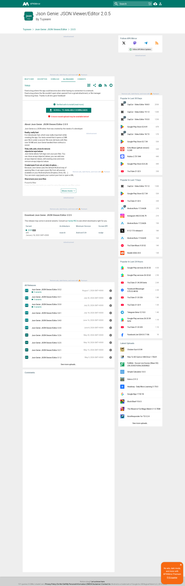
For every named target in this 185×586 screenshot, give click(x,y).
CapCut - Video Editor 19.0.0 (138, 119)
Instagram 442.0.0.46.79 (136, 216)
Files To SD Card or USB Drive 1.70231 (142, 357)
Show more (67, 191)
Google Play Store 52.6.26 (137, 164)
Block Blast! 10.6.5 (134, 401)
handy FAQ (72, 221)
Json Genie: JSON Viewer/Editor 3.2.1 (46, 350)
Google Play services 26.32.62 (139, 275)
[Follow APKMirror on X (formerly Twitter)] (123, 44)
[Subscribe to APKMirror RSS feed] (156, 44)
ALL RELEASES (68, 79)
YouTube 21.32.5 (134, 171)
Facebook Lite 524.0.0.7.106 (138, 335)
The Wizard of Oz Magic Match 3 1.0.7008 (143, 409)
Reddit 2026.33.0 (134, 253)
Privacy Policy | (51, 584)
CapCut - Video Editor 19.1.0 (138, 112)
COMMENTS (81, 79)
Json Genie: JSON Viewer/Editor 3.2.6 (46, 335)
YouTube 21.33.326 (135, 297)
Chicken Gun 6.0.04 (134, 350)
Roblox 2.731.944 (134, 156)
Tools (27, 86)
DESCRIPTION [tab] (42, 79)
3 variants (38, 292)
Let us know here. (98, 582)
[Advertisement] (68, 55)
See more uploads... (68, 364)
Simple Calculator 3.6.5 (136, 372)
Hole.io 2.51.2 (132, 379)
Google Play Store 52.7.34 (137, 142)
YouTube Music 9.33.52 (136, 246)
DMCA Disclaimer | (94, 584)
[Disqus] (69, 473)
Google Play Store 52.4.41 (137, 127)
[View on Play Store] (100, 85)
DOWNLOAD (55, 79)
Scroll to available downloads (70, 110)
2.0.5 (30, 230)
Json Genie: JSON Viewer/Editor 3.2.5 (46, 343)
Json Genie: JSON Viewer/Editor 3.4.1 (46, 313)
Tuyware (45, 19)
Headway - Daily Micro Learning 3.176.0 (142, 387)
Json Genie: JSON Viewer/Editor (51, 29)
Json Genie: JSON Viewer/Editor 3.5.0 (46, 304)
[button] (88, 85)
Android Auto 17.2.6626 (136, 223)
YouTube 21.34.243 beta (137, 283)
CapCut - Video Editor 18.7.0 (138, 134)
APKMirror (35, 3)
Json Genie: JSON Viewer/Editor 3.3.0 (46, 328)
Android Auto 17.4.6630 (136, 238)
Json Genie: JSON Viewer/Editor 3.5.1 (46, 297)
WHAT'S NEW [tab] (29, 79)
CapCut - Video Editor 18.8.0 (138, 105)
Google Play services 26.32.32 (139, 268)
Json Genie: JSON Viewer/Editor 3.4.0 (46, 320)
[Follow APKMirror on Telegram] (145, 44)
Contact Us (106, 584)
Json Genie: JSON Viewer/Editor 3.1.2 (46, 358)
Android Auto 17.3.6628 (136, 208)
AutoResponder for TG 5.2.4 (138, 416)
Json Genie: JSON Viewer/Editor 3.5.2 (46, 290)
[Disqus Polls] (69, 407)
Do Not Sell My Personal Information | (72, 584)
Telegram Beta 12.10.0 (136, 312)
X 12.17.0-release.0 (135, 231)
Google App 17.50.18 (135, 394)
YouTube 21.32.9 (134, 305)
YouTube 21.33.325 (135, 327)
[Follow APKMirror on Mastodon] (134, 44)
